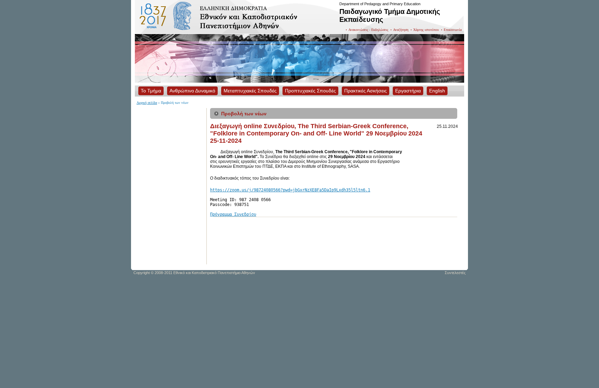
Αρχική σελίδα (147, 103)
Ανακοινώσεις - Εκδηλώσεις (368, 30)
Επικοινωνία (453, 30)
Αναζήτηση (400, 30)
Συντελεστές (455, 273)
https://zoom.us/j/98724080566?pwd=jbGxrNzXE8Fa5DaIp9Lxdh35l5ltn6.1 (290, 190)
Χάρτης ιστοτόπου (426, 30)
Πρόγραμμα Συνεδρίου (233, 214)
